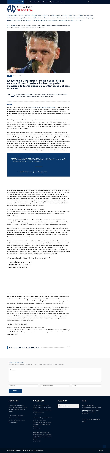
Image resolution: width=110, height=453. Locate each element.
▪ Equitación (64, 15)
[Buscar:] (93, 2)
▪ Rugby (92, 18)
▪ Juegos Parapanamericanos (49, 20)
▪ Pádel (78, 18)
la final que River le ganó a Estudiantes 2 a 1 (43, 107)
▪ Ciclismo (46, 15)
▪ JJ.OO (91, 15)
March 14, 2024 (54, 172)
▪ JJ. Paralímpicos (38, 18)
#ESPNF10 (46, 161)
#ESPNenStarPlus (59, 161)
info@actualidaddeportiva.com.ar (91, 407)
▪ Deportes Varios (55, 15)
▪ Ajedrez (20, 15)
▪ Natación (46, 18)
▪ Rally (87, 18)
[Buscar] (101, 2)
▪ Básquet (34, 15)
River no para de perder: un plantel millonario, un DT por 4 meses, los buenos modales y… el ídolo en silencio (43, 3)
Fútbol (70, 15)
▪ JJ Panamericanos (12, 18)
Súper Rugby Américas (24, 20)
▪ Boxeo (40, 15)
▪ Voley (38, 20)
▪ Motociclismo (60, 18)
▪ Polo (82, 18)
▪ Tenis (33, 20)
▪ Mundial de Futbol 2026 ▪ (66, 20)
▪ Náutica (52, 18)
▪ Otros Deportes (70, 18)
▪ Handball (80, 15)
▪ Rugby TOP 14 (12, 20)
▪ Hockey (86, 15)
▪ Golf (74, 15)
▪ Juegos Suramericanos (25, 18)
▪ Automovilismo (12, 15)
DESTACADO (79, 20)
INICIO (101, 450)
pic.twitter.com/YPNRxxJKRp (39, 163)
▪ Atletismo (27, 15)
